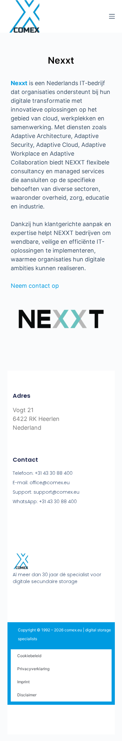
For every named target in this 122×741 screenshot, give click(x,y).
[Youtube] (28, 598)
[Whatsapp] (53, 598)
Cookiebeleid (29, 655)
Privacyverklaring (33, 668)
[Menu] (112, 16)
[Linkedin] (40, 598)
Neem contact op (35, 285)
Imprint (23, 681)
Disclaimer (26, 694)
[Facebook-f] (16, 598)
